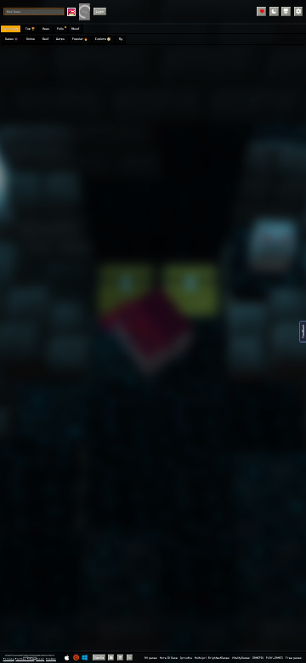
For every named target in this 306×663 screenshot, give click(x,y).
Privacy (8, 659)
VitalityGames (241, 658)
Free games (294, 658)
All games (150, 658)
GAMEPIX (258, 658)
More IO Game (169, 658)
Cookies (51, 659)
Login (100, 11)
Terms (40, 659)
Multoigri (201, 658)
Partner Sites (24, 659)
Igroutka (186, 658)
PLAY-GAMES (274, 658)
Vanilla (99, 657)
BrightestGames (219, 658)
